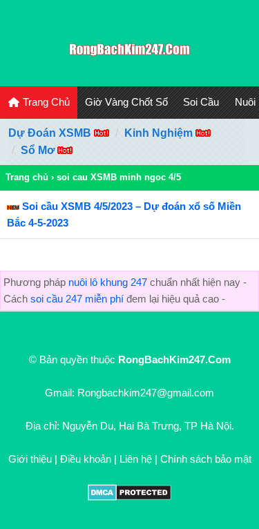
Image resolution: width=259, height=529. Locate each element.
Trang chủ (27, 177)
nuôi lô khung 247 (107, 282)
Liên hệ (135, 459)
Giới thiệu (30, 459)
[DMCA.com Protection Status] (129, 497)
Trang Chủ (45, 102)
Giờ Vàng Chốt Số (126, 102)
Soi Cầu (201, 102)
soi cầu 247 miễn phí (77, 299)
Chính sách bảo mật (205, 459)
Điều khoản (85, 459)
